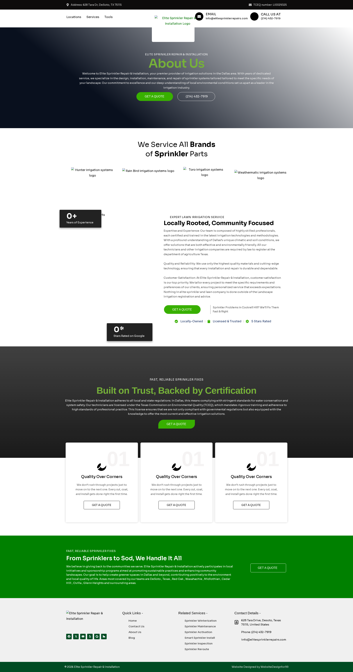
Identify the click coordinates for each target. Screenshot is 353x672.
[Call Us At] (254, 16)
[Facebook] (69, 636)
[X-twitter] (76, 636)
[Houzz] (104, 636)
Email (211, 14)
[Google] (97, 636)
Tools (108, 17)
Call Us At (271, 14)
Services (92, 17)
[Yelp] (90, 636)
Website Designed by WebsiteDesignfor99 (260, 667)
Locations (73, 17)
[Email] (199, 16)
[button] (75, 17)
